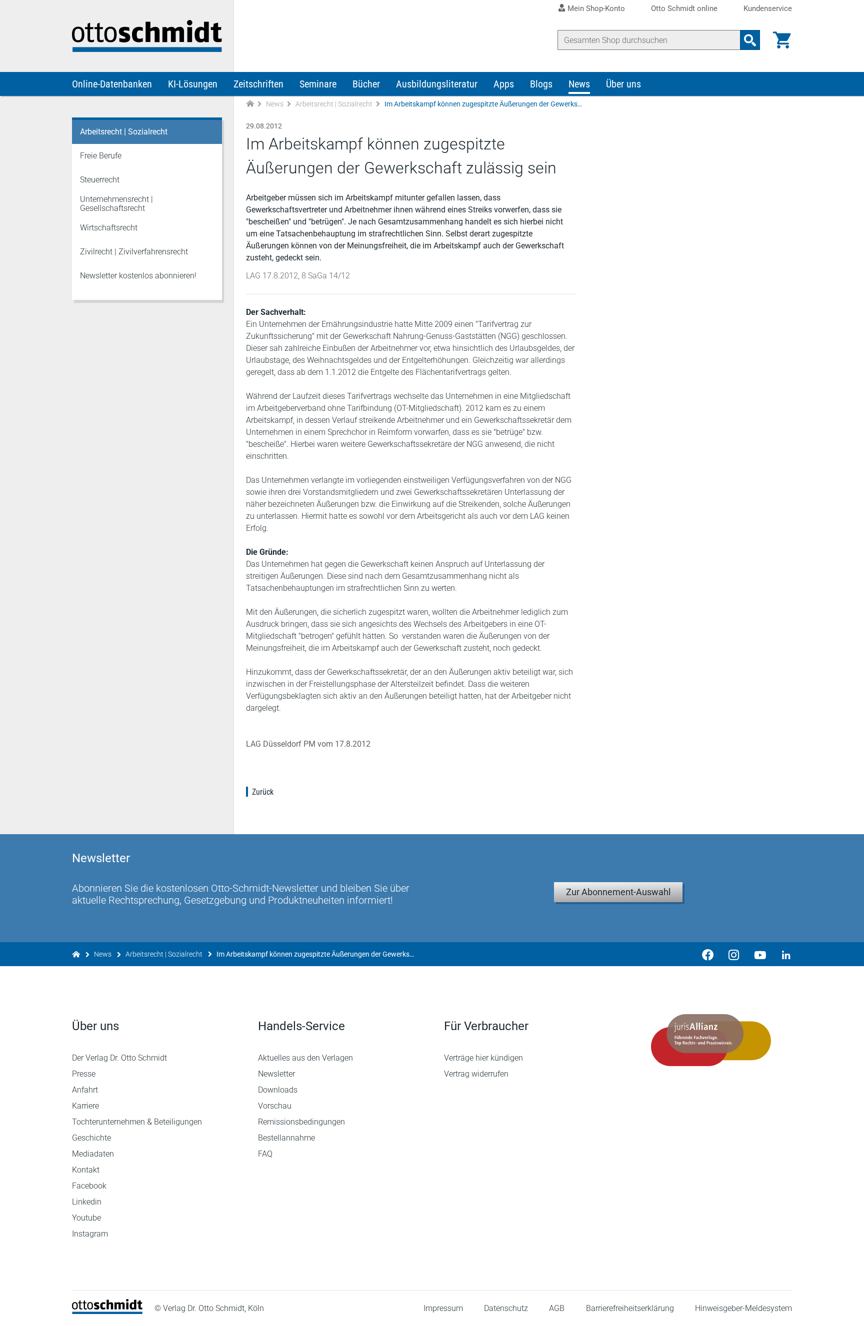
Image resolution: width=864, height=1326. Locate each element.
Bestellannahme (286, 1138)
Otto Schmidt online (684, 8)
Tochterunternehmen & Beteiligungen (137, 1122)
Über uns (623, 84)
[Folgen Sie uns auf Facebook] (708, 954)
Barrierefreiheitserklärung (630, 1308)
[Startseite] (107, 1311)
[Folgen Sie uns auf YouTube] (760, 954)
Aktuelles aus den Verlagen (305, 1058)
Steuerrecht (100, 179)
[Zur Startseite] (250, 104)
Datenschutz (506, 1308)
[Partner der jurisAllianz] (711, 1040)
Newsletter (276, 1074)
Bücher (366, 84)
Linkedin (87, 1202)
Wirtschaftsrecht (109, 227)
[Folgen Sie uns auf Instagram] (734, 954)
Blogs (541, 84)
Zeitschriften (259, 84)
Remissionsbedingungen (301, 1122)
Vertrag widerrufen (476, 1074)
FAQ (265, 1154)
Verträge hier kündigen (483, 1058)
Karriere (85, 1106)
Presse (84, 1074)
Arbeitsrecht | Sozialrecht (334, 104)
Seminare (318, 84)
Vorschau (275, 1106)
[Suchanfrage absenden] (750, 40)
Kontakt (86, 1170)
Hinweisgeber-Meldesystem (743, 1308)
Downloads (278, 1090)
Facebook (89, 1186)
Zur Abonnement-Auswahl (618, 892)
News (579, 84)
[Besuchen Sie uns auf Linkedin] (783, 954)
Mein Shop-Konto (596, 8)
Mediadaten (93, 1154)
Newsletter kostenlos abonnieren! (138, 275)
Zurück (263, 792)
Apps (504, 84)
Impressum (443, 1308)
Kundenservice (768, 8)
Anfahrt (85, 1090)
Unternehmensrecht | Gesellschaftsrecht (116, 203)
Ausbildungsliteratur (437, 84)
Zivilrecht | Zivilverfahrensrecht (134, 251)
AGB (556, 1308)
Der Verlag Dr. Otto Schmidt (119, 1058)
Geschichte (91, 1138)
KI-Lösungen (193, 84)
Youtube (86, 1218)
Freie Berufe (101, 155)
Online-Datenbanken (112, 84)
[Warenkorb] (782, 40)
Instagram (90, 1234)
